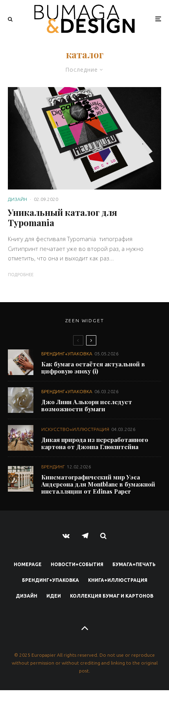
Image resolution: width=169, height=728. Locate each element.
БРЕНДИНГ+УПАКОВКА (66, 353)
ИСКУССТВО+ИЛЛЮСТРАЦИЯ (75, 429)
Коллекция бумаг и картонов (111, 595)
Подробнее (20, 274)
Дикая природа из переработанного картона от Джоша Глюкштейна (94, 443)
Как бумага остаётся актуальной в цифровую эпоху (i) (93, 367)
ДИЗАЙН (17, 199)
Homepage (28, 564)
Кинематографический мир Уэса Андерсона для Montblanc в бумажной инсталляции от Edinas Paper (98, 484)
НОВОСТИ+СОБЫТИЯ (77, 564)
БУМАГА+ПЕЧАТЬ (134, 564)
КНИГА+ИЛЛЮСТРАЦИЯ (117, 580)
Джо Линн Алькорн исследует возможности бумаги (86, 405)
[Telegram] (85, 535)
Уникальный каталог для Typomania (62, 217)
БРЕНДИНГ (53, 466)
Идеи (53, 595)
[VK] (66, 535)
